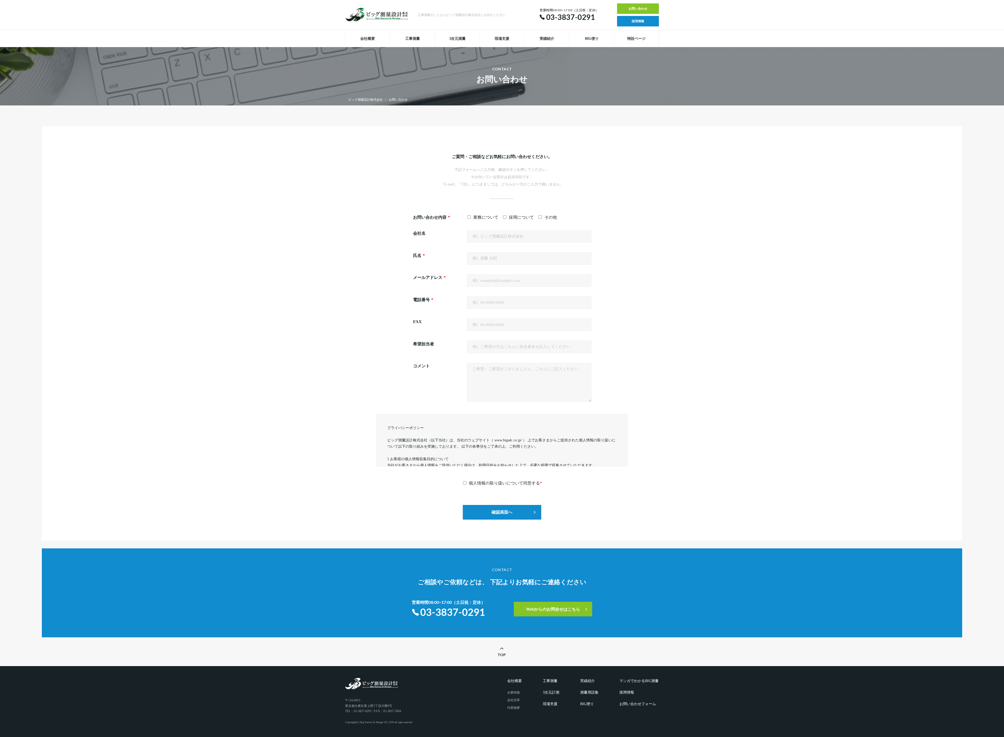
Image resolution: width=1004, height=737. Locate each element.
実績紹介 (547, 39)
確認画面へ (502, 512)
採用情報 (638, 21)
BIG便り (592, 39)
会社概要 (367, 39)
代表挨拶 (513, 708)
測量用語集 (589, 692)
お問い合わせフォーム (637, 704)
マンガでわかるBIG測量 (639, 681)
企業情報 (513, 692)
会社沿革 (513, 700)
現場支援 (502, 39)
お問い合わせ (638, 8)
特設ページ (636, 39)
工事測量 (412, 39)
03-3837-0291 (452, 612)
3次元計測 (551, 692)
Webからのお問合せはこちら (553, 609)
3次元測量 (457, 39)
